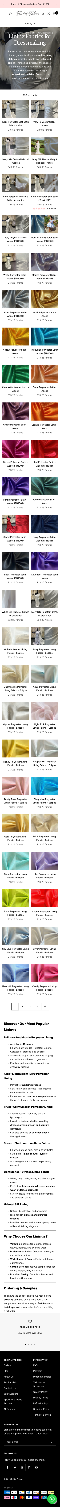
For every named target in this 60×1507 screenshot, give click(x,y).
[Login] (42, 14)
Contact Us (10, 1388)
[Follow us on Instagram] (21, 1467)
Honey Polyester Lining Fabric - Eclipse (15, 763)
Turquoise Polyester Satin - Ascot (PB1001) (44, 351)
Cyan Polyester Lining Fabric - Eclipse (15, 876)
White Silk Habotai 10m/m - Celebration (15, 614)
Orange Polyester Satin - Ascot (44, 426)
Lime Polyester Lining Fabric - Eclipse (15, 913)
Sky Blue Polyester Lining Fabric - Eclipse (15, 950)
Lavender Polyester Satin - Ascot (44, 576)
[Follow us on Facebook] (7, 1467)
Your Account (11, 1393)
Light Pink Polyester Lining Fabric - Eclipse (44, 726)
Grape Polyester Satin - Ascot (15, 426)
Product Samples (42, 1376)
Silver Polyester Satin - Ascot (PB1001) (15, 314)
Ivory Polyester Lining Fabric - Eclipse (44, 651)
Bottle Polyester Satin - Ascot (44, 501)
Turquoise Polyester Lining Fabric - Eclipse (44, 801)
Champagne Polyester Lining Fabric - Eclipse (15, 688)
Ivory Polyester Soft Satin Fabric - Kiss (15, 123)
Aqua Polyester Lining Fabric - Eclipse (44, 688)
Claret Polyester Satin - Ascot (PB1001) (15, 539)
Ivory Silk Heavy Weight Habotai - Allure (44, 161)
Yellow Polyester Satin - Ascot (15, 351)
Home (6, 33)
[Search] (10, 14)
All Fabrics (9, 1409)
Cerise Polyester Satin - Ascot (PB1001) (15, 464)
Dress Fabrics (17, 33)
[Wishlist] (49, 14)
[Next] (45, 1006)
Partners (37, 1371)
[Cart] (54, 14)
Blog (6, 1371)
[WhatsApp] (52, 1499)
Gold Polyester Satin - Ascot (44, 314)
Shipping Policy (41, 1409)
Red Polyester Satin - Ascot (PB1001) (44, 464)
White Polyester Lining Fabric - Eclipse (15, 651)
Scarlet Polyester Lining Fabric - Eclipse (44, 913)
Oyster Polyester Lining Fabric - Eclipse (15, 726)
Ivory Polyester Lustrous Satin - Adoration (15, 198)
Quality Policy (40, 1392)
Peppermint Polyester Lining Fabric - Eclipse (44, 763)
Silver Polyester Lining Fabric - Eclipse (44, 950)
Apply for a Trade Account (13, 1401)
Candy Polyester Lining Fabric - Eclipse (44, 988)
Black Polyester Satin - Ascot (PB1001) (15, 576)
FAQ (35, 1365)
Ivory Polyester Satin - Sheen (44, 123)
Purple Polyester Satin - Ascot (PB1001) (15, 501)
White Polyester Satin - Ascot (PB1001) (15, 277)
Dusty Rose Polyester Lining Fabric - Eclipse (15, 801)
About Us (8, 1376)
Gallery (7, 1365)
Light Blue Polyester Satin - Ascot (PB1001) (44, 239)
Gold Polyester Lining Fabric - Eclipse (15, 838)
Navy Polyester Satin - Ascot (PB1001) (44, 539)
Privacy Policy (40, 1397)
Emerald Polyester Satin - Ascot (15, 389)
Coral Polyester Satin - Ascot (44, 389)
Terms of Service (42, 1414)
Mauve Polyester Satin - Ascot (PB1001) (44, 277)
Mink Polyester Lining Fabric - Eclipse (44, 838)
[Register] (51, 1442)
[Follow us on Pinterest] (29, 1467)
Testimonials (10, 1382)
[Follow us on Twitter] (14, 1467)
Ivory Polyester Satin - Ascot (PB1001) (15, 239)
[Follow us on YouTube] (36, 1467)
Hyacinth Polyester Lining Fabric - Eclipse (15, 988)
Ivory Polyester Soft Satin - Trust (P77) (44, 198)
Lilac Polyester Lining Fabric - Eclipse (44, 876)
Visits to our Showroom (39, 1384)
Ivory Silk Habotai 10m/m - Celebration (44, 614)
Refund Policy (40, 1403)
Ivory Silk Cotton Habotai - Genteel (15, 161)
